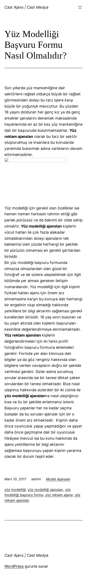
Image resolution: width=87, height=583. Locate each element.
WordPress (14, 566)
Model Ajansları (58, 479)
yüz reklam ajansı (59, 495)
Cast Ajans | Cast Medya (26, 7)
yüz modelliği (15, 489)
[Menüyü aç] (80, 7)
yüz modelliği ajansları (45, 489)
